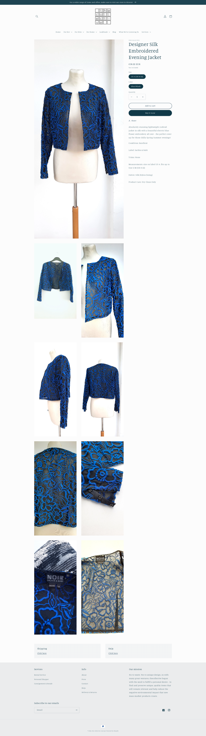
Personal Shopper (41, 679)
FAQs (84, 688)
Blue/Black (136, 86)
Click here (42, 653)
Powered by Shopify (112, 731)
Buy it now (150, 113)
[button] (37, 16)
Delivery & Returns (89, 692)
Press (84, 679)
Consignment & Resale (43, 684)
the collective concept (99, 731)
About (84, 675)
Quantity (132, 92)
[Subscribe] (76, 710)
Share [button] (133, 121)
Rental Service (40, 675)
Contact (85, 684)
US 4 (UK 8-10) (137, 77)
